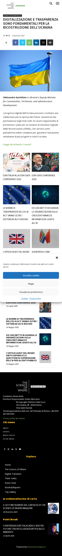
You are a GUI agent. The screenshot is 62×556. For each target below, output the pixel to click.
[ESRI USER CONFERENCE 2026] (45, 162)
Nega (31, 283)
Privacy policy (9, 418)
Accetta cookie (31, 275)
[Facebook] (15, 42)
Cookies (24, 298)
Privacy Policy (35, 298)
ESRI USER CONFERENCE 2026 (21, 302)
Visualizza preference (31, 291)
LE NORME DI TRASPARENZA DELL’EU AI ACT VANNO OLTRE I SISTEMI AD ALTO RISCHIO (21, 321)
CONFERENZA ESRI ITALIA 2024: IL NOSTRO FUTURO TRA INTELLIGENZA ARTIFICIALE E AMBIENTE (24, 528)
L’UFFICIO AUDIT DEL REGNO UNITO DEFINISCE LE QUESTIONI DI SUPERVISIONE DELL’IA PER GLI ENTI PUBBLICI (21, 357)
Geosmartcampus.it (37, 546)
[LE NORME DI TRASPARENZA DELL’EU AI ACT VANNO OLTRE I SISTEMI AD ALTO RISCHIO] (16, 194)
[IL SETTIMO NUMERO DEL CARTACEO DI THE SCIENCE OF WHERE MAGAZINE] (53, 508)
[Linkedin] (36, 42)
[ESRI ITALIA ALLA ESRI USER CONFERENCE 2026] (16, 162)
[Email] (43, 42)
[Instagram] (8, 449)
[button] (57, 258)
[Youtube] (20, 449)
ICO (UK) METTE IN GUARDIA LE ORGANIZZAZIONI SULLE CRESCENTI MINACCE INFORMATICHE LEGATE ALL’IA (45, 215)
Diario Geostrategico (12, 16)
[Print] (50, 42)
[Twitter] (22, 42)
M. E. (8, 35)
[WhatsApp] (29, 42)
